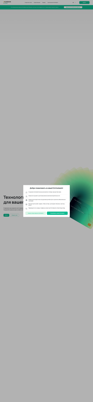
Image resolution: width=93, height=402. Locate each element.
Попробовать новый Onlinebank (57, 213)
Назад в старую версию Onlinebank (35, 213)
